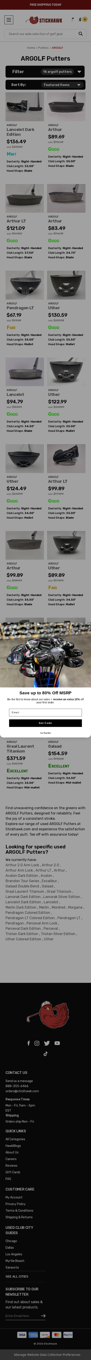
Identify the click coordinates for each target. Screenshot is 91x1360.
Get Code (45, 723)
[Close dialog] (87, 626)
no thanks (45, 733)
